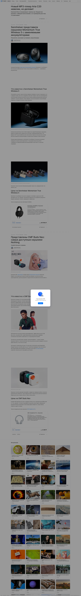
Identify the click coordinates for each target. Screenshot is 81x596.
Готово (40, 303)
